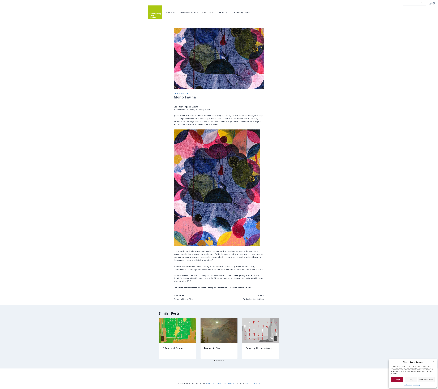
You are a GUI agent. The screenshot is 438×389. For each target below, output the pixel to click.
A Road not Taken (173, 348)
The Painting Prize (240, 12)
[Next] (275, 338)
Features (222, 12)
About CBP (206, 12)
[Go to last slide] (162, 338)
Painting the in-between (259, 348)
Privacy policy (416, 385)
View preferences (426, 379)
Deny (411, 379)
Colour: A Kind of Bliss (183, 297)
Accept (397, 379)
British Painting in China (253, 297)
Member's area (211, 383)
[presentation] (177, 330)
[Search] (421, 3)
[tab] (214, 360)
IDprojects (248, 383)
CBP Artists (171, 12)
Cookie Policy (408, 385)
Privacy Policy (232, 383)
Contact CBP (256, 383)
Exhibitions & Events (189, 12)
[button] (433, 362)
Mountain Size (212, 348)
